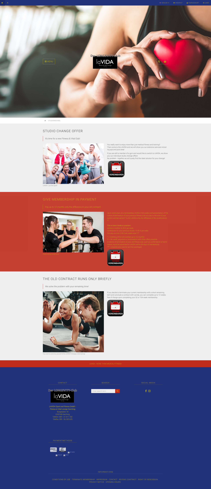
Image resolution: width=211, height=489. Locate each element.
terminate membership (83, 479)
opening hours (113, 482)
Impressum (101, 479)
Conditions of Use (61, 479)
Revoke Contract (128, 479)
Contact (113, 479)
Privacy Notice (96, 482)
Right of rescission (148, 479)
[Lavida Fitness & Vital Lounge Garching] (105, 61)
